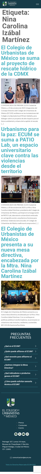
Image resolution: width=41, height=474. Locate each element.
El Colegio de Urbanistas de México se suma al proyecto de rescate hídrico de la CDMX (20, 61)
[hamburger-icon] (37, 4)
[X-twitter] (19, 434)
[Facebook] (15, 434)
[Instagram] (27, 434)
